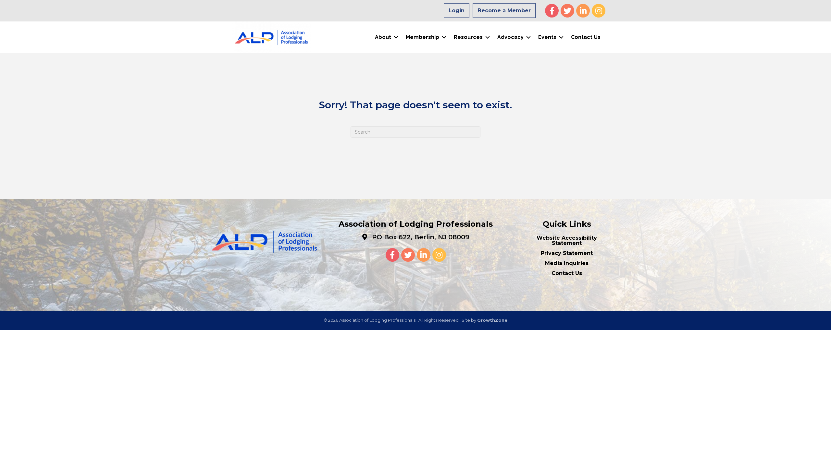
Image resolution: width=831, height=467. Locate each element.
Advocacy (510, 37)
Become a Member (504, 10)
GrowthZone (492, 320)
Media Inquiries (567, 263)
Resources (468, 37)
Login (457, 10)
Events (547, 37)
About (383, 37)
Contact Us (586, 37)
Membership (422, 37)
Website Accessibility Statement (567, 240)
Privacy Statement (567, 253)
